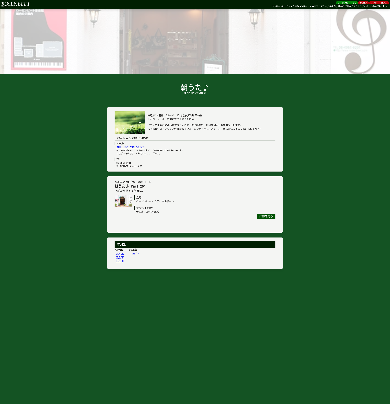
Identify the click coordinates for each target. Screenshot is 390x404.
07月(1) (120, 257)
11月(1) (134, 254)
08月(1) (120, 261)
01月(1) (120, 254)
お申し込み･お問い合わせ (130, 147)
